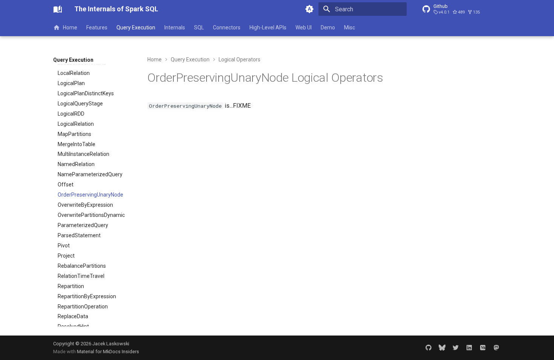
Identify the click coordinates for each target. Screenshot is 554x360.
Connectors (226, 27)
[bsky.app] (442, 348)
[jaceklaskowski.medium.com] (483, 348)
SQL (199, 27)
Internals (174, 27)
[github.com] (428, 348)
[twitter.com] (456, 348)
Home (70, 27)
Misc (349, 27)
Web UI (303, 27)
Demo (328, 27)
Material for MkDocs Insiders (108, 351)
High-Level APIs (267, 27)
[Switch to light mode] (309, 9)
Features (96, 27)
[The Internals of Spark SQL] (57, 9)
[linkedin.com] (469, 348)
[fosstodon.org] (496, 348)
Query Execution (135, 27)
